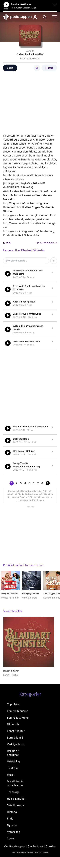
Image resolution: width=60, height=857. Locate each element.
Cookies (51, 846)
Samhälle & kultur (18, 717)
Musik (10, 774)
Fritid (10, 818)
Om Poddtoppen (14, 846)
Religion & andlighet (13, 752)
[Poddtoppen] (17, 17)
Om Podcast (35, 846)
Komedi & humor (17, 711)
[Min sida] (35, 17)
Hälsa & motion (16, 798)
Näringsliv (13, 724)
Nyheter (12, 825)
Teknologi (13, 792)
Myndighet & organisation (15, 783)
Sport (10, 838)
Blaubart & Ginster (30, 58)
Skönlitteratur (15, 805)
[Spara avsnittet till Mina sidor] (37, 68)
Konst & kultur (15, 731)
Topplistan (13, 704)
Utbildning (13, 761)
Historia (12, 812)
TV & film (12, 768)
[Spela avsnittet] (8, 274)
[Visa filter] (53, 260)
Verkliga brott (15, 744)
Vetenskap (13, 831)
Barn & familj (15, 737)
